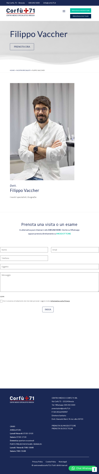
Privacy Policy (37, 462)
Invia (48, 309)
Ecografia (32, 197)
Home (12, 70)
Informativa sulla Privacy (60, 301)
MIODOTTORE (63, 233)
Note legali (63, 462)
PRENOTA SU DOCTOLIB (81, 16)
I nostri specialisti (23, 70)
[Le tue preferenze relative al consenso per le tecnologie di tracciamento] (94, 469)
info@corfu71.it (49, 3)
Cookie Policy (51, 462)
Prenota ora (22, 46)
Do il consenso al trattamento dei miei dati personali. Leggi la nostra (36, 301)
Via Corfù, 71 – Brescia (15, 3)
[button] (82, 468)
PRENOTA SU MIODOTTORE (81, 10)
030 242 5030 (34, 3)
